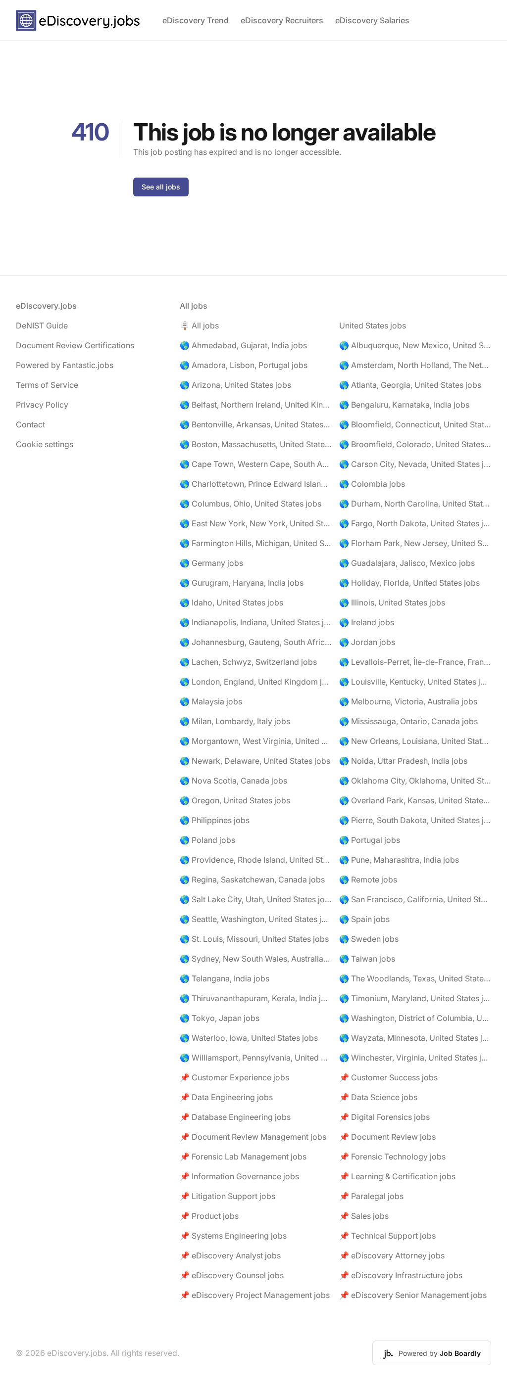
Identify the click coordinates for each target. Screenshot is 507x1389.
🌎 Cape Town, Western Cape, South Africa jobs (256, 464)
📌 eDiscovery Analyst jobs (230, 1255)
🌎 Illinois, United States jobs (392, 602)
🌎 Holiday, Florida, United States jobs (409, 583)
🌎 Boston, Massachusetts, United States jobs (256, 444)
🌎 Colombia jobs (372, 484)
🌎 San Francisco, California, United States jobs (415, 899)
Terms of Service (47, 385)
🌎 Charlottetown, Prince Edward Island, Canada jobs (256, 484)
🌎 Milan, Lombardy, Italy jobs (235, 721)
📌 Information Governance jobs (239, 1176)
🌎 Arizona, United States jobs (235, 385)
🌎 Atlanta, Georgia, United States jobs (410, 385)
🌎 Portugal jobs (369, 840)
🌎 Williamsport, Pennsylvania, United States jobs (256, 1058)
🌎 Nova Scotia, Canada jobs (233, 781)
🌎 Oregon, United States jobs (235, 800)
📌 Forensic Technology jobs (392, 1156)
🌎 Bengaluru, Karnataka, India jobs (404, 405)
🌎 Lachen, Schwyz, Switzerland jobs (248, 662)
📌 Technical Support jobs (387, 1236)
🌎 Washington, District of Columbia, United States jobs (415, 1018)
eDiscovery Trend (195, 20)
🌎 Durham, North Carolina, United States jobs (415, 504)
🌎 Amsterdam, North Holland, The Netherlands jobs (415, 365)
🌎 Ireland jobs (366, 622)
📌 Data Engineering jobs (226, 1097)
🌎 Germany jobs (211, 563)
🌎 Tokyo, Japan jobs (219, 1018)
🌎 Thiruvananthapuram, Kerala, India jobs (256, 998)
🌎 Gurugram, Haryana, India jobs (242, 583)
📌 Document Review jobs (387, 1137)
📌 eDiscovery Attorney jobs (392, 1255)
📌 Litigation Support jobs (227, 1196)
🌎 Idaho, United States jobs (231, 602)
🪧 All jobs (199, 325)
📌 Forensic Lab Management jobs (243, 1156)
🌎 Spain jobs (364, 919)
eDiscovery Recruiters (282, 20)
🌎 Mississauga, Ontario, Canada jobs (408, 721)
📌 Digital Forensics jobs (384, 1117)
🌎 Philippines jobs (215, 820)
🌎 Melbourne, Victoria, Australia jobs (408, 701)
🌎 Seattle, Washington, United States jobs (256, 919)
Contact (30, 424)
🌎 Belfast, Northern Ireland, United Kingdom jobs (256, 405)
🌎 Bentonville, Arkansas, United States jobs (256, 424)
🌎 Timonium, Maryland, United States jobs (415, 998)
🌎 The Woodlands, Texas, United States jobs (415, 978)
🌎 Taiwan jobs (367, 959)
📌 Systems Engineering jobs (233, 1236)
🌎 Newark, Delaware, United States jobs (255, 761)
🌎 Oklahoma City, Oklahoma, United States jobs (415, 781)
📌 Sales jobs (364, 1216)
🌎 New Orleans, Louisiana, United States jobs (415, 741)
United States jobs (372, 325)
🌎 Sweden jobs (369, 939)
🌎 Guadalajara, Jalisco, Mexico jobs (407, 563)
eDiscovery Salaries (372, 20)
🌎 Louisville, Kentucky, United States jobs (415, 682)
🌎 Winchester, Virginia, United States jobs (415, 1058)
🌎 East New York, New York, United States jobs (256, 523)
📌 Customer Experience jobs (234, 1077)
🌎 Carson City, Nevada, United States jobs (415, 464)
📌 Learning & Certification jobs (397, 1176)
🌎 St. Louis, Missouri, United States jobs (254, 939)
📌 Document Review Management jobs (253, 1137)
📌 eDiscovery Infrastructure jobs (400, 1275)
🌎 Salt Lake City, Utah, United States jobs (256, 899)
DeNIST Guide (42, 325)
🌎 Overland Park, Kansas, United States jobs (415, 800)
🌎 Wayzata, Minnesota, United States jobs (415, 1038)
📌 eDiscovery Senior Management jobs (413, 1295)
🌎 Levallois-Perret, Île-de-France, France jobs (415, 662)
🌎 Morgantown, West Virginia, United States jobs (256, 741)
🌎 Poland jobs (207, 840)
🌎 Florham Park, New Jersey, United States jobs (415, 543)
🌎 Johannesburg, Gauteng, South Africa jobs (256, 642)
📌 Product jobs (209, 1216)
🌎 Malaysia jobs (211, 701)
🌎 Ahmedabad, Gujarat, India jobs (243, 345)
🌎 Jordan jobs (367, 642)
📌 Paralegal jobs (371, 1196)
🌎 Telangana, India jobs (224, 978)
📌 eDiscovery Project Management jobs (255, 1295)
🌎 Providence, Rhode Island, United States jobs (256, 860)
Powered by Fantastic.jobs (64, 365)
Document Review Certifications (75, 345)
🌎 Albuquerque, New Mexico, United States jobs (415, 345)
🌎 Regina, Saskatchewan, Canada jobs (252, 879)
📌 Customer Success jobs (388, 1077)
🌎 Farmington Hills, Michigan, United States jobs (256, 543)
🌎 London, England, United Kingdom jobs (256, 682)
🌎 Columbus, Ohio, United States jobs (250, 504)
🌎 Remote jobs (368, 879)
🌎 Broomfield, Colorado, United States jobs (415, 444)
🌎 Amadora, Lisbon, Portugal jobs (243, 365)
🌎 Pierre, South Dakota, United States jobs (415, 820)
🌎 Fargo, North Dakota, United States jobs (415, 523)
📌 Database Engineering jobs (235, 1117)
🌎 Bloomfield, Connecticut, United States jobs (415, 424)
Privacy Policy (42, 405)
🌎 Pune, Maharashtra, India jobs (399, 860)
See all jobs (161, 187)
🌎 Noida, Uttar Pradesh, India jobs (403, 761)
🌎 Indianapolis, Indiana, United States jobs (256, 622)
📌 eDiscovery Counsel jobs (232, 1275)
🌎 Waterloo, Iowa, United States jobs (249, 1038)
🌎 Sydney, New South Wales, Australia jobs (256, 959)
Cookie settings (44, 444)
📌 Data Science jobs (378, 1097)
